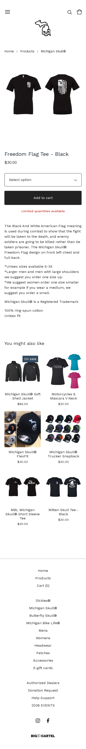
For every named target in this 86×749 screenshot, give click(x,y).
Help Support (43, 698)
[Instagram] (38, 720)
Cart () (43, 585)
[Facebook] (48, 720)
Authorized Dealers (43, 683)
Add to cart (43, 198)
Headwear (43, 645)
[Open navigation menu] (7, 12)
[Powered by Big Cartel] (43, 736)
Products (27, 51)
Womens (43, 638)
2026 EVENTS (43, 705)
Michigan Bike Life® (43, 623)
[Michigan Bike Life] (43, 28)
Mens (43, 630)
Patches (43, 653)
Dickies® (43, 600)
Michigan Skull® (53, 51)
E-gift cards (43, 668)
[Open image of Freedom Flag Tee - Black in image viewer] (43, 94)
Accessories (43, 660)
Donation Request (43, 690)
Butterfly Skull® (43, 615)
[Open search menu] (70, 12)
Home (9, 51)
